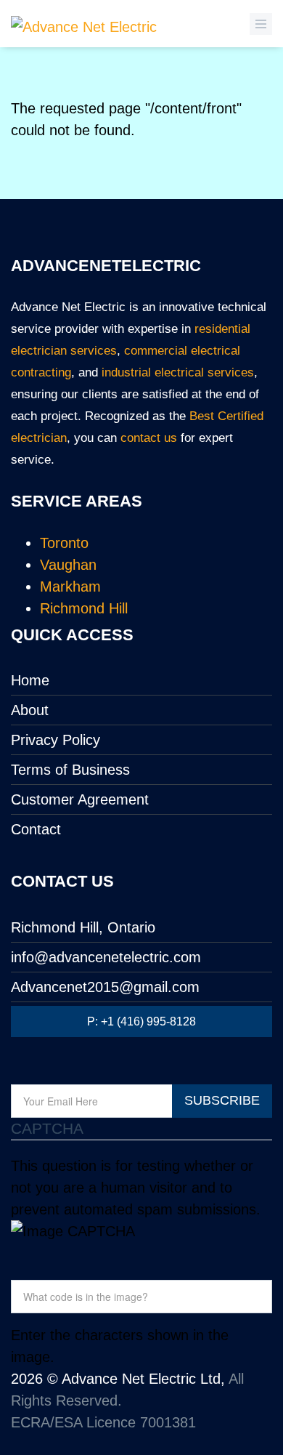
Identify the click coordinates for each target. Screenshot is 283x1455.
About (30, 710)
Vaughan (68, 565)
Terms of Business (70, 770)
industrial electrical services (178, 372)
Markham (70, 587)
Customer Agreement (80, 799)
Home (30, 680)
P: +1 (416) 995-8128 (141, 1021)
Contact (36, 829)
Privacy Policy (55, 740)
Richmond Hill (84, 608)
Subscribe (222, 1100)
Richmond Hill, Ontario (83, 927)
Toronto (64, 543)
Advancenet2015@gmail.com (105, 987)
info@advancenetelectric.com (106, 957)
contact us (148, 438)
